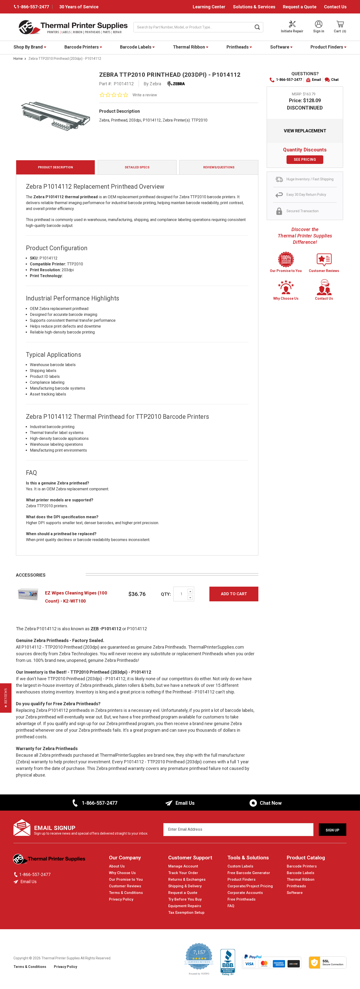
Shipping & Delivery (185, 886)
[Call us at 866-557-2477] (16, 874)
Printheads (238, 46)
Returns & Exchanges (186, 879)
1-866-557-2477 (289, 80)
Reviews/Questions (218, 167)
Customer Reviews (125, 886)
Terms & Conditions (126, 892)
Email (316, 80)
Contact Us (335, 6)
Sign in (318, 31)
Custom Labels (240, 866)
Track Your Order (183, 873)
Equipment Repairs (184, 906)
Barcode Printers (82, 46)
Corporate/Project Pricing (250, 886)
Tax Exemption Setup (186, 912)
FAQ (231, 906)
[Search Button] (257, 27)
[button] (6, 698)
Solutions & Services (254, 6)
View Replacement (305, 130)
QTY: (166, 594)
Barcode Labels (136, 46)
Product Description (55, 167)
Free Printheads (241, 899)
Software (280, 46)
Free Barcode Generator (249, 873)
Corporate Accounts (245, 892)
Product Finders (327, 46)
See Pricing (305, 159)
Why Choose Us (122, 873)
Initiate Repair (292, 31)
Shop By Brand (28, 46)
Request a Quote (299, 6)
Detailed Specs (137, 167)
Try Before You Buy (185, 899)
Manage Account (183, 866)
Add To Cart (234, 594)
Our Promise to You (126, 879)
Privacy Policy (121, 899)
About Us (117, 866)
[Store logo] (49, 860)
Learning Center (209, 6)
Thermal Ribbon (189, 46)
